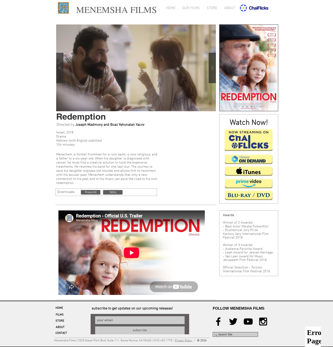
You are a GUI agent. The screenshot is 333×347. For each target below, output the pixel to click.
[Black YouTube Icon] (248, 321)
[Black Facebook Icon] (218, 321)
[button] (90, 192)
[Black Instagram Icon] (263, 321)
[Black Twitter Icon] (233, 321)
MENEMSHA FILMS (115, 9)
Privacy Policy (183, 340)
